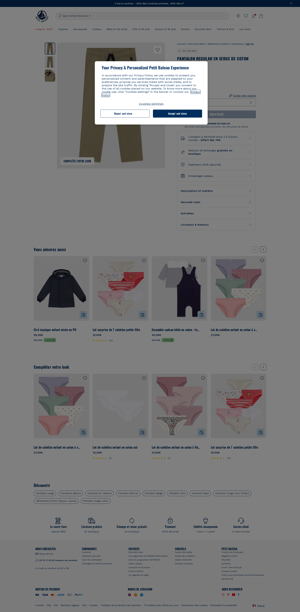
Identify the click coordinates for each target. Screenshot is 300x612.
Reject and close (123, 113)
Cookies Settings (151, 103)
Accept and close (177, 113)
